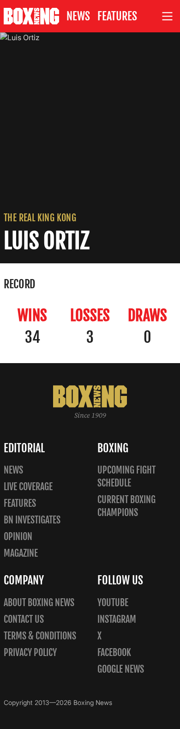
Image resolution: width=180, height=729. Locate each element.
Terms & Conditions (40, 636)
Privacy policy (30, 652)
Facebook (114, 652)
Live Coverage (28, 486)
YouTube (112, 602)
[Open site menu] (167, 16)
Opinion (18, 536)
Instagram (116, 619)
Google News (120, 669)
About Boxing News (39, 602)
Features (117, 16)
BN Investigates (32, 520)
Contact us (24, 619)
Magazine (21, 553)
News (78, 16)
